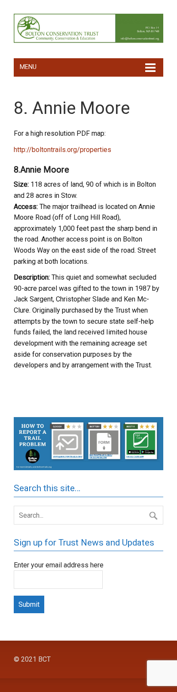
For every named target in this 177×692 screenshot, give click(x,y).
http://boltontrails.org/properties (62, 150)
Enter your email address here (59, 565)
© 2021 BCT (32, 659)
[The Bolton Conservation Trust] (88, 41)
